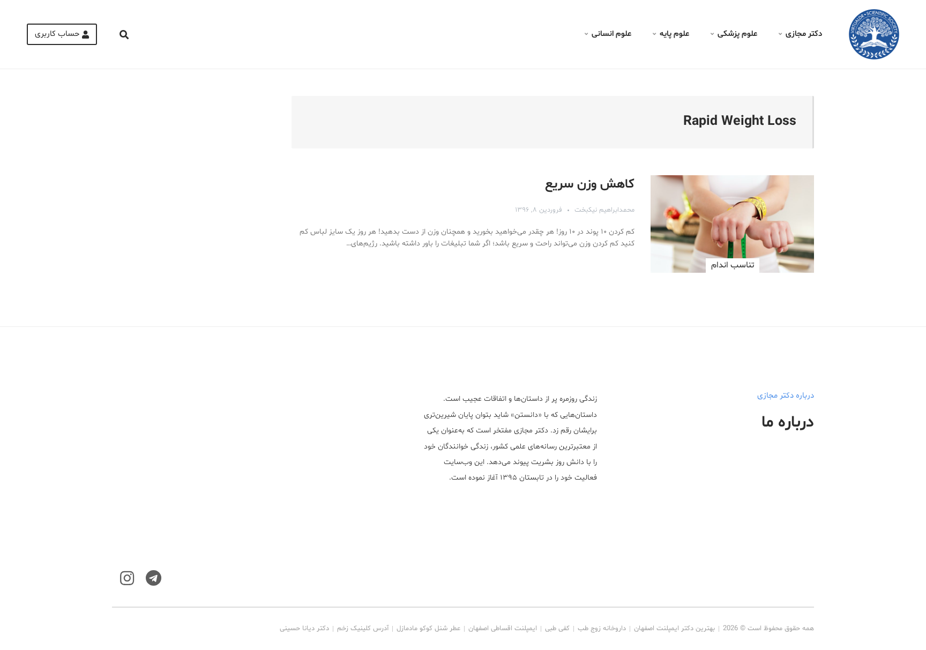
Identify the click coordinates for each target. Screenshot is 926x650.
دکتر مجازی (804, 34)
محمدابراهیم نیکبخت (604, 210)
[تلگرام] (153, 578)
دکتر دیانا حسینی (304, 628)
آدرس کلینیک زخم (363, 628)
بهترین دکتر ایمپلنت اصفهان (674, 628)
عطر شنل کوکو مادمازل (428, 628)
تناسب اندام (732, 265)
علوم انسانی (611, 34)
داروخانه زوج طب (602, 628)
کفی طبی (557, 628)
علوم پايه (674, 34)
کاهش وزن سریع (589, 184)
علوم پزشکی (737, 34)
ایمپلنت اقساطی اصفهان (502, 628)
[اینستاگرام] (127, 578)
